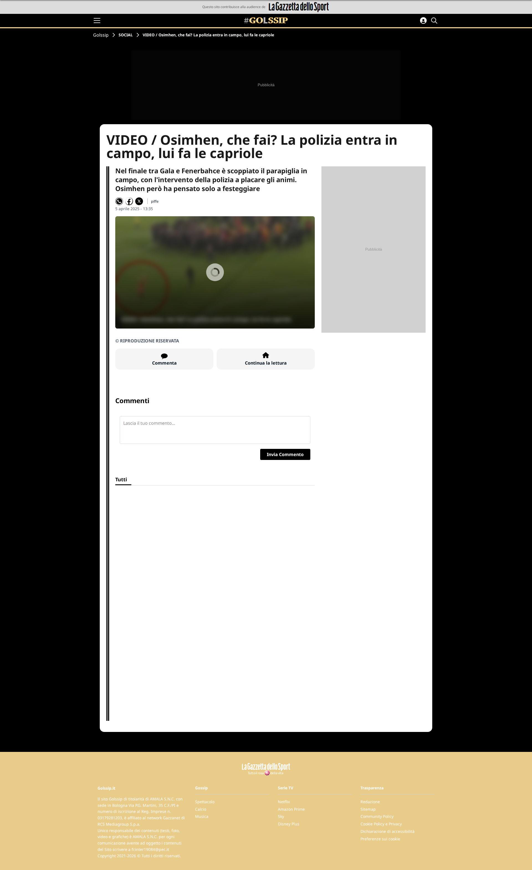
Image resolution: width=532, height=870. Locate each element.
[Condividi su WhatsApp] (119, 201)
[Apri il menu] (97, 20)
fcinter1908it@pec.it (150, 849)
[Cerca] (435, 20)
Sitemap (368, 809)
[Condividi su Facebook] (129, 201)
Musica (201, 816)
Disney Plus (288, 823)
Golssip (101, 35)
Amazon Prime (291, 809)
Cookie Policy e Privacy (381, 823)
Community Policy (376, 816)
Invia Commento (285, 454)
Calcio (200, 809)
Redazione (370, 801)
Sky (281, 816)
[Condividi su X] (139, 201)
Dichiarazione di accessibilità (387, 831)
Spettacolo (204, 801)
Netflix (284, 801)
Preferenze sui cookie (380, 838)
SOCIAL (126, 34)
